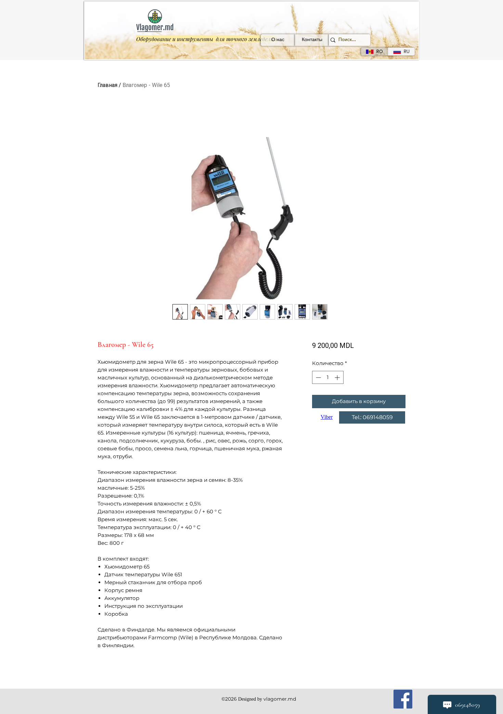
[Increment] (338, 377)
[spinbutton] (327, 377)
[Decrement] (317, 377)
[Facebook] (403, 699)
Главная (107, 85)
